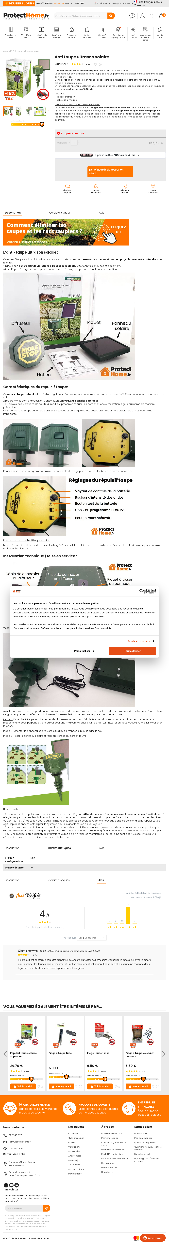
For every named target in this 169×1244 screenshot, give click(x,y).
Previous (6, 1053)
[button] (19, 111)
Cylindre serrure (76, 1138)
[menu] (65, 33)
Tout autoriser (132, 650)
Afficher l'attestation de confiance (143, 893)
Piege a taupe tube (60, 1053)
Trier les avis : (70, 938)
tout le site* (51, 3)
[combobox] (84, 16)
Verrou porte (74, 1146)
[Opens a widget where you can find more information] (153, 1238)
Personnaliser (82, 650)
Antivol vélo (74, 1151)
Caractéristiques (59, 213)
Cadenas (73, 1133)
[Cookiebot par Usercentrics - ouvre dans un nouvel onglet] (141, 591)
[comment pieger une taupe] (66, 244)
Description (13, 213)
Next (163, 1053)
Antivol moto (74, 1155)
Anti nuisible (74, 1164)
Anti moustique (76, 1169)
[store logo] (26, 16)
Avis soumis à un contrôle (144, 897)
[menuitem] (10, 33)
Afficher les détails (139, 641)
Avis (101, 213)
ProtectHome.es (109, 1167)
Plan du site (107, 1172)
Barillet (71, 1142)
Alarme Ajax (74, 1160)
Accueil (7, 51)
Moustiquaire (75, 1173)
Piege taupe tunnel (98, 1053)
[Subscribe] (46, 1208)
